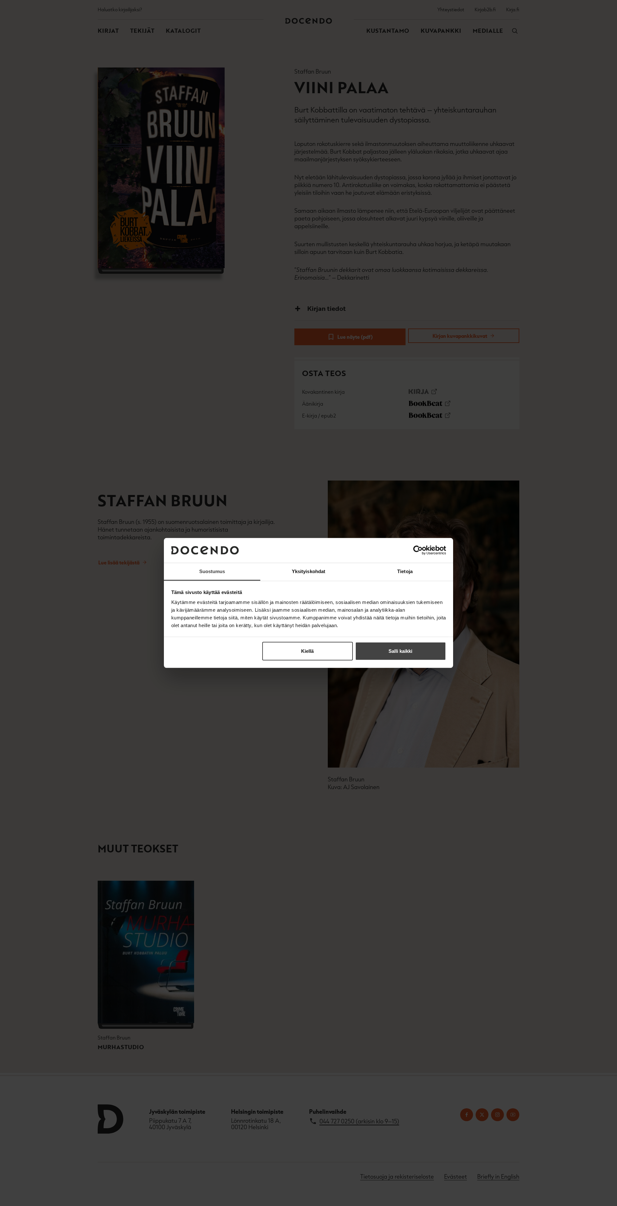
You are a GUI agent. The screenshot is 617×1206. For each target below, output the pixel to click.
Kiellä (307, 651)
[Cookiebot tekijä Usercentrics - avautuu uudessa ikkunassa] (418, 550)
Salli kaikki (400, 651)
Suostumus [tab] (212, 571)
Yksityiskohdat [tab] (308, 571)
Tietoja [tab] (405, 571)
